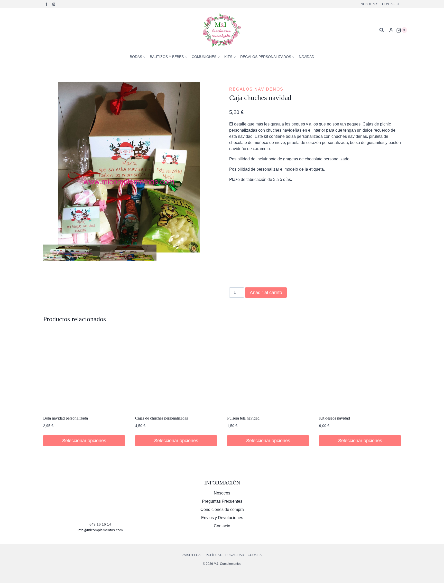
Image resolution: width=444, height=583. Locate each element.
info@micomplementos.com (100, 530)
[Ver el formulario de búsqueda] (381, 30)
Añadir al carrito (266, 292)
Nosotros (369, 4)
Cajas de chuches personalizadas (161, 418)
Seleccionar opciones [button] (84, 440)
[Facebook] (46, 4)
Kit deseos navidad (334, 418)
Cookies (255, 555)
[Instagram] (53, 4)
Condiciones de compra (222, 509)
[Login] (391, 30)
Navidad (306, 57)
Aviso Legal (192, 555)
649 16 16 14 (100, 524)
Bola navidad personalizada (65, 418)
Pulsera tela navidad (243, 418)
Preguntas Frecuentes (222, 501)
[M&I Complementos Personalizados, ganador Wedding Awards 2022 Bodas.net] (344, 499)
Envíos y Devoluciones (222, 518)
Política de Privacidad (225, 555)
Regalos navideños (256, 89)
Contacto (390, 4)
